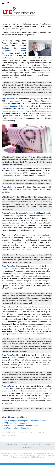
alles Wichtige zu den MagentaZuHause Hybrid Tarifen (26, 421)
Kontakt (24, 444)
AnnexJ (35, 189)
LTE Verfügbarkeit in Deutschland (17, 428)
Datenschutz (27, 448)
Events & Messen (11, 444)
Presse (47, 444)
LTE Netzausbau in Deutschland (17, 423)
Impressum (36, 444)
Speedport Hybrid (17, 106)
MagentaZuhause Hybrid (29, 213)
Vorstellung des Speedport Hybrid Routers (21, 425)
